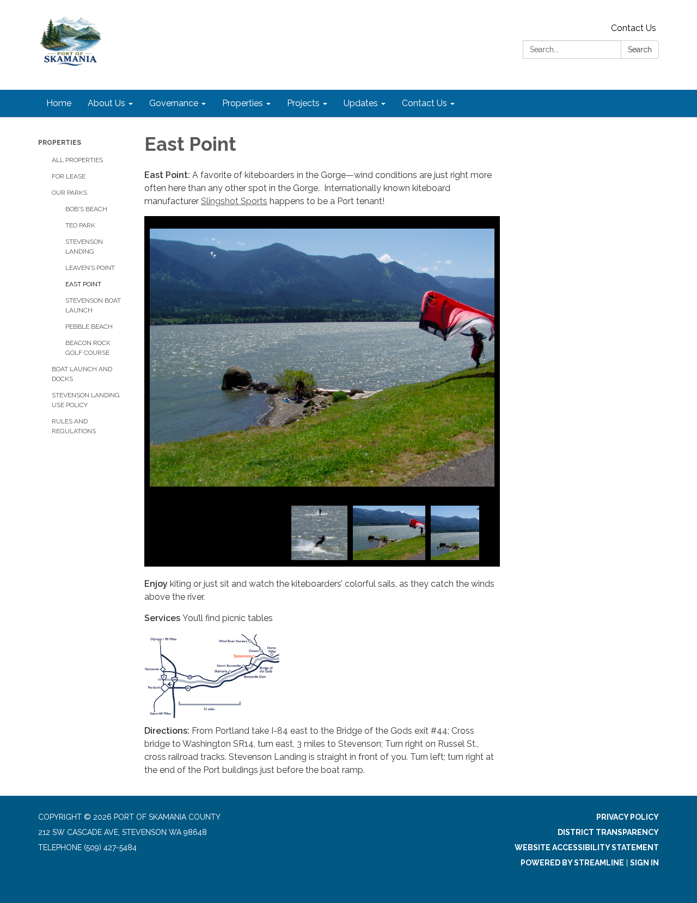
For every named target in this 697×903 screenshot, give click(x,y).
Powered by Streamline (572, 862)
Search (640, 49)
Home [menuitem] (58, 103)
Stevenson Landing (84, 246)
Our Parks (69, 192)
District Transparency (608, 832)
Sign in (644, 862)
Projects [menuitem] (303, 103)
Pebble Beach (89, 326)
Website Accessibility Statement (587, 847)
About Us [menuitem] (106, 103)
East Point (83, 284)
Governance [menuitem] (173, 103)
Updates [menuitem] (361, 103)
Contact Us (633, 28)
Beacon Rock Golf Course (88, 348)
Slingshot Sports (234, 201)
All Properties (77, 160)
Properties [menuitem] (242, 103)
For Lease (68, 176)
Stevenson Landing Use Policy (86, 400)
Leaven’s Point (90, 268)
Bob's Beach (86, 209)
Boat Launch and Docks (82, 374)
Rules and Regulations (74, 426)
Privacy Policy (627, 817)
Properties (59, 142)
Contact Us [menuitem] (424, 103)
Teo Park (80, 225)
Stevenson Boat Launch (93, 305)
